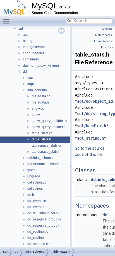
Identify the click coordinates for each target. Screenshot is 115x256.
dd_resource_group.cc (44, 219)
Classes (107, 29)
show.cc (38, 109)
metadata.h (40, 102)
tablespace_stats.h (46, 152)
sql (20, 28)
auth (26, 35)
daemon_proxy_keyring (41, 65)
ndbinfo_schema (40, 158)
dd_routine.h (37, 238)
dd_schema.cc (38, 244)
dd (25, 72)
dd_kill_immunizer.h (42, 213)
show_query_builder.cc (49, 121)
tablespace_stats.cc (47, 145)
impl (30, 84)
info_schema (37, 90)
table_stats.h (41, 139)
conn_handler (33, 53)
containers (31, 59)
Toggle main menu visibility (7, 21)
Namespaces (103, 35)
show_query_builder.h (49, 127)
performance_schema (44, 164)
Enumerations (103, 41)
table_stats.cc (42, 133)
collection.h (36, 189)
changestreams (34, 47)
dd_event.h (35, 207)
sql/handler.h (91, 126)
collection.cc (36, 182)
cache (32, 78)
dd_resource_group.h (43, 225)
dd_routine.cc (37, 232)
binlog (27, 41)
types (31, 170)
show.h (37, 115)
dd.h (30, 195)
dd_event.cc (36, 201)
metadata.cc (41, 96)
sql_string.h (90, 138)
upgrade (33, 176)
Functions (107, 47)
